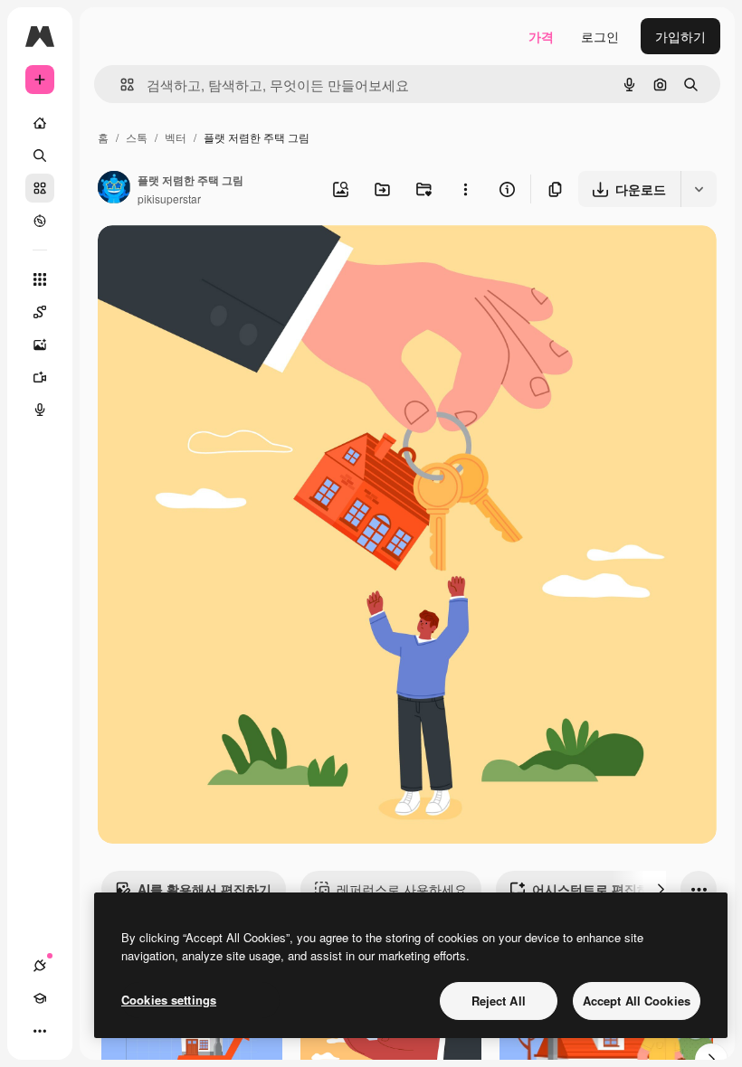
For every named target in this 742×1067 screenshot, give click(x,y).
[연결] (39, 965)
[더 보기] (39, 1030)
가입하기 (680, 36)
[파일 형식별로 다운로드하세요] (698, 189)
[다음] (660, 889)
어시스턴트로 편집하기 (597, 889)
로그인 (600, 36)
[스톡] (39, 188)
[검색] (39, 155)
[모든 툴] (39, 279)
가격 (541, 36)
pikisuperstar (169, 198)
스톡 (136, 137)
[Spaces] (39, 311)
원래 (201, 259)
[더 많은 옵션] (465, 189)
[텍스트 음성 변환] (39, 409)
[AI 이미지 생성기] (39, 344)
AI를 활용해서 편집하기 (204, 889)
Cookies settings (168, 999)
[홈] (39, 123)
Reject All (498, 1000)
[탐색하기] (39, 220)
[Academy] (39, 998)
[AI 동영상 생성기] (39, 377)
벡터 (175, 137)
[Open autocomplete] (120, 84)
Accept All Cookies (636, 1000)
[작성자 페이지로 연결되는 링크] (114, 189)
